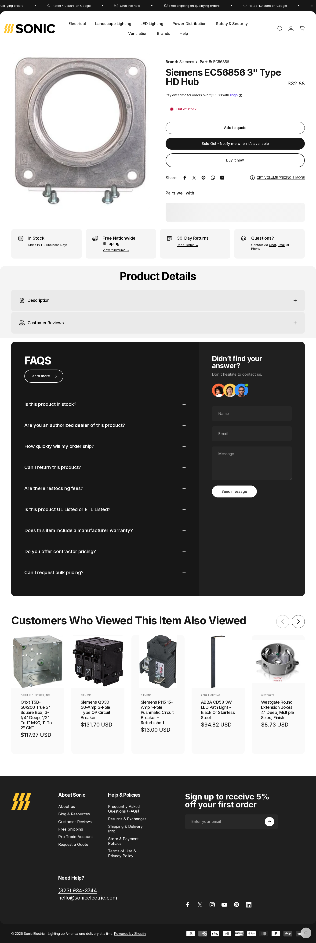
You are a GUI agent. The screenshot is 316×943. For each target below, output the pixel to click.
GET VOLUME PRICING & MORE (281, 178)
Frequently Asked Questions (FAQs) (124, 808)
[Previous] (282, 621)
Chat (272, 245)
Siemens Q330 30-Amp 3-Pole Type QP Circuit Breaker (95, 709)
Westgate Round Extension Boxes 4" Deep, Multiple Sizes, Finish (277, 709)
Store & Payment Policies (123, 841)
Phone (256, 248)
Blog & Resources (74, 814)
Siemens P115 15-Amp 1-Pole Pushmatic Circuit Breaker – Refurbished (157, 712)
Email (281, 245)
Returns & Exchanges (127, 819)
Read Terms (185, 245)
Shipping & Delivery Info (125, 828)
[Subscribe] (269, 821)
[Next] (298, 621)
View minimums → (116, 250)
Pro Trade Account (75, 836)
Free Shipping (70, 829)
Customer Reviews (75, 821)
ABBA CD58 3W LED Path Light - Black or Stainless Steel (218, 709)
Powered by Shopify (130, 934)
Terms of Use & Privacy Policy (122, 853)
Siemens (186, 61)
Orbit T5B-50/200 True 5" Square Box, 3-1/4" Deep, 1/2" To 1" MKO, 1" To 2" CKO (36, 714)
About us (66, 806)
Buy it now (235, 160)
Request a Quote (73, 844)
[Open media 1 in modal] (80, 131)
